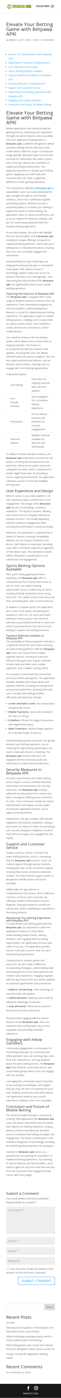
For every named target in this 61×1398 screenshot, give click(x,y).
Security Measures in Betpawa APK (26, 83)
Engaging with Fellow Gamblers (24, 100)
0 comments (47, 39)
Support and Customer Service (24, 87)
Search (49, 1307)
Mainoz (13, 39)
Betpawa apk (44, 188)
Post (35, 39)
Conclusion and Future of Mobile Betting (29, 104)
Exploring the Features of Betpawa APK (29, 62)
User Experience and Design (23, 66)
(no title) (10, 1322)
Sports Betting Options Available (25, 71)
